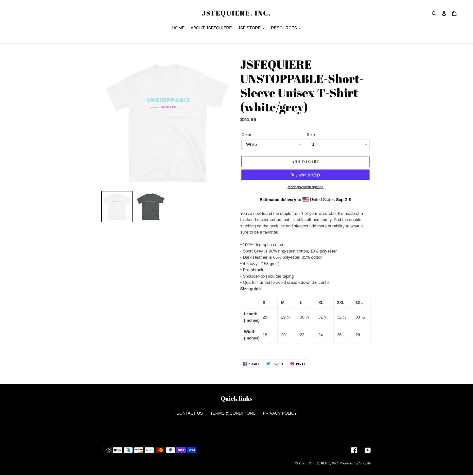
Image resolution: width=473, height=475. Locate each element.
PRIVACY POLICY (280, 413)
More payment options (305, 187)
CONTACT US (189, 413)
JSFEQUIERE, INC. (236, 13)
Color (246, 134)
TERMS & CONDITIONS (232, 413)
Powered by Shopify (355, 463)
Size (311, 134)
